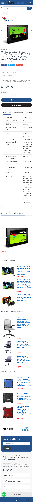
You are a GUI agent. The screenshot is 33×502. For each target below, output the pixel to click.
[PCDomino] (16, 2)
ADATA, (12, 80)
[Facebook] (3, 470)
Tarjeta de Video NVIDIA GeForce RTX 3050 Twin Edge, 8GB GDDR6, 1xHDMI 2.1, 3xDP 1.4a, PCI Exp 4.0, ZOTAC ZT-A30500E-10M (24, 270)
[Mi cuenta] (5, 499)
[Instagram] (11, 470)
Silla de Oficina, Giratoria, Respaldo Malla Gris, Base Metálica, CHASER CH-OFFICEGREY (23, 359)
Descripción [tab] (7, 112)
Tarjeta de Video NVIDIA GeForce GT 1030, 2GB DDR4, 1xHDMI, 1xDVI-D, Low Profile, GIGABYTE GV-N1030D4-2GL (24, 297)
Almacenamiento (8, 371)
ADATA (5, 13)
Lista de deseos (6, 73)
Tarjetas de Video (8, 260)
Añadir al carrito (17, 100)
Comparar (17, 73)
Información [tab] (18, 112)
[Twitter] (7, 470)
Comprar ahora (16, 105)
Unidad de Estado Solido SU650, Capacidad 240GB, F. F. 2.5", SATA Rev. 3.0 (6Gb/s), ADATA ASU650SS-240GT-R (16, 222)
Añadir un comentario (6, 62)
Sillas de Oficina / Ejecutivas (12, 311)
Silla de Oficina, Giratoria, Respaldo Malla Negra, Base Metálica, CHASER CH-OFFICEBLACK (23, 344)
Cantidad (3, 92)
